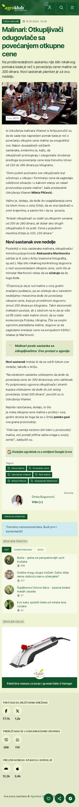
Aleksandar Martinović (45, 481)
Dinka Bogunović (43, 497)
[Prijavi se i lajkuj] (48, 798)
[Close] (61, 7)
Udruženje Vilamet (21, 474)
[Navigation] (72, 7)
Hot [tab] (6, 549)
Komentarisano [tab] (23, 549)
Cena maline (17, 468)
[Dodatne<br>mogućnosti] (70, 798)
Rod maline (44, 474)
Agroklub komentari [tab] (14, 517)
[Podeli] (59, 798)
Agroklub (35, 796)
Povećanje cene (40, 468)
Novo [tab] (41, 549)
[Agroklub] (14, 7)
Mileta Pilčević (18, 481)
